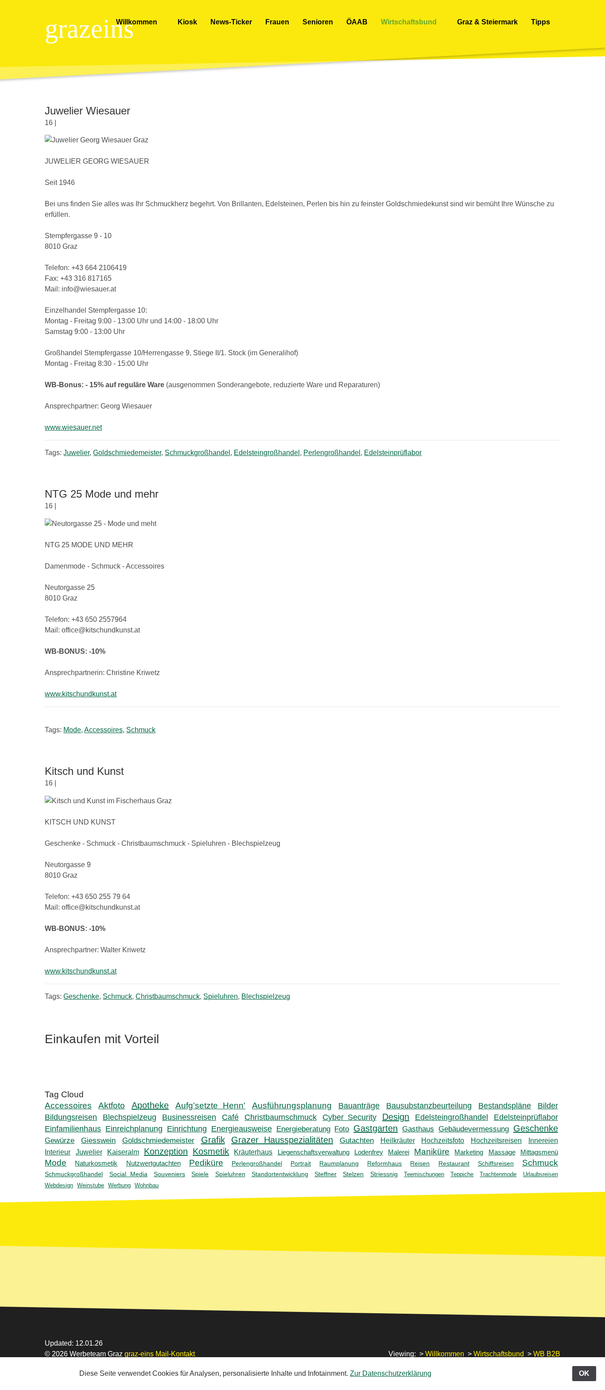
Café (230, 1117)
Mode (72, 730)
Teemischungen (424, 1174)
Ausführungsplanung (292, 1105)
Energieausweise (241, 1128)
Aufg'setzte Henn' (210, 1105)
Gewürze (59, 1140)
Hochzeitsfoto (442, 1140)
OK (584, 1373)
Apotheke (150, 1105)
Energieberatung (303, 1129)
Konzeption (166, 1151)
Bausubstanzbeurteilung (429, 1105)
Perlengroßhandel (332, 452)
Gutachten (357, 1140)
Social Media (128, 1174)
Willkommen (137, 22)
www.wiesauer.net (73, 427)
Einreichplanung (134, 1128)
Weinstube (90, 1185)
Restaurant (453, 1163)
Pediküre (206, 1162)
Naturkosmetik (96, 1163)
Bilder (548, 1105)
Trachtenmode (498, 1174)
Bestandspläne (504, 1105)
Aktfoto (111, 1105)
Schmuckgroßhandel (197, 452)
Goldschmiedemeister (127, 452)
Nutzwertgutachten (153, 1163)
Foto (341, 1129)
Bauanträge (359, 1105)
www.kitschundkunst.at (80, 694)
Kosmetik (211, 1151)
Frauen (277, 22)
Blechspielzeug (265, 996)
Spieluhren (220, 996)
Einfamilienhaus (73, 1128)
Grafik (213, 1140)
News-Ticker (231, 22)
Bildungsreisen (71, 1117)
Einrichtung (187, 1128)
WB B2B (546, 1354)
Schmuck (140, 730)
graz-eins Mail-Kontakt (159, 1354)
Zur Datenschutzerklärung (390, 1373)
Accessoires (103, 730)
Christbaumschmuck (168, 996)
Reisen (420, 1163)
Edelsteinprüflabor (393, 452)
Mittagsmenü (539, 1152)
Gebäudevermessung (473, 1129)
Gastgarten (375, 1128)
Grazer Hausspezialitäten (282, 1140)
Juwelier (76, 452)
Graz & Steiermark (487, 22)
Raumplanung (339, 1163)
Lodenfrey (368, 1152)
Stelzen (353, 1174)
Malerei (398, 1152)
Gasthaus (418, 1129)
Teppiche (461, 1174)
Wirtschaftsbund (409, 22)
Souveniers (169, 1174)
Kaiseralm (123, 1152)
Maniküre (432, 1151)
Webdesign (59, 1185)
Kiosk (187, 22)
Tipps (541, 22)
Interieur (57, 1152)
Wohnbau (147, 1185)
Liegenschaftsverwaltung (313, 1152)
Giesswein (98, 1140)
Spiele (200, 1174)
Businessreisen (189, 1117)
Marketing (468, 1152)
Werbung (119, 1185)
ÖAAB (357, 22)
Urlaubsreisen (540, 1174)
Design (395, 1117)
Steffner (325, 1174)
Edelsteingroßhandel (267, 452)
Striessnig (384, 1174)
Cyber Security (349, 1117)
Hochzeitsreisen (496, 1140)
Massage (502, 1152)
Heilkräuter (397, 1140)
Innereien (543, 1140)
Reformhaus (384, 1163)
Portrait (301, 1163)
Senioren (317, 22)
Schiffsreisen (496, 1163)
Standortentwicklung (280, 1174)
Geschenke (81, 996)
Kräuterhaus (253, 1152)
